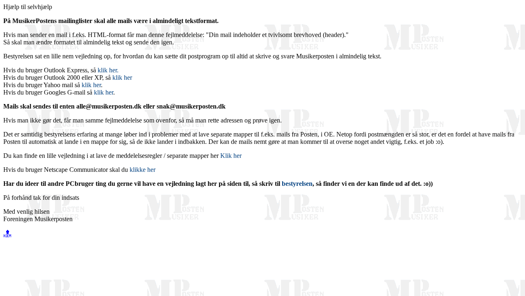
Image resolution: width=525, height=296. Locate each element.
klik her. (108, 70)
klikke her (142, 169)
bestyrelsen (297, 183)
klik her (122, 77)
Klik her (231, 155)
